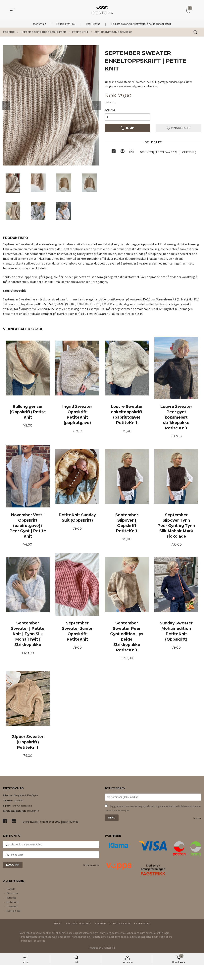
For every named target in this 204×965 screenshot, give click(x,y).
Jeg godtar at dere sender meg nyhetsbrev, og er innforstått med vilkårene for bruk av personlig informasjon (153, 808)
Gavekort (12, 906)
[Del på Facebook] (113, 152)
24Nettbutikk (108, 947)
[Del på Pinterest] (122, 152)
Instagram (13, 902)
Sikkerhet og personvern (112, 923)
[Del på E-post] (131, 152)
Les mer (197, 817)
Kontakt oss (13, 910)
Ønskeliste (180, 128)
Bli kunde (12, 893)
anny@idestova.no (22, 805)
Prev (6, 105)
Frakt (58, 923)
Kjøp (130, 128)
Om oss (11, 897)
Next (96, 105)
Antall (110, 109)
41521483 (19, 800)
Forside (11, 888)
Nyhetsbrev (142, 923)
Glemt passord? (91, 864)
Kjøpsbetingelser (78, 923)
